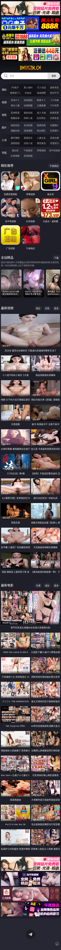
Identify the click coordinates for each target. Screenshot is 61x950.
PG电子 (15, 87)
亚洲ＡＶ (15, 100)
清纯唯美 (28, 130)
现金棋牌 (41, 92)
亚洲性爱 (15, 112)
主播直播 (41, 105)
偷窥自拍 (15, 125)
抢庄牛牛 (54, 92)
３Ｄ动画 (54, 100)
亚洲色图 (28, 125)
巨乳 (47, 308)
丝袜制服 (28, 105)
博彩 (4, 89)
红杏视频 (15, 155)
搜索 (54, 75)
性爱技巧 (54, 143)
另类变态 (54, 117)
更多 (56, 308)
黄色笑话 (41, 143)
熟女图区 (41, 130)
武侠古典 (54, 137)
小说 (4, 140)
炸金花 (28, 92)
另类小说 (28, 143)
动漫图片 (54, 125)
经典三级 (28, 117)
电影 (4, 115)
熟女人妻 (15, 105)
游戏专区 (54, 87)
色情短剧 (28, 155)
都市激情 (15, 137)
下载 (56, 257)
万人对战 (41, 87)
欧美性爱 (54, 112)
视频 (4, 102)
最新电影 (7, 585)
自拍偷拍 (28, 100)
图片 (4, 127)
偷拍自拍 (28, 112)
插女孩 (15, 150)
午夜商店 (28, 150)
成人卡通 (41, 112)
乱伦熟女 (41, 117)
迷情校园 (15, 143)
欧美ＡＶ (41, 100)
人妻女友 (41, 137)
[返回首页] (57, 944)
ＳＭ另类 (54, 105)
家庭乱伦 (28, 137)
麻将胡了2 (15, 92)
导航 (4, 152)
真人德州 (28, 87)
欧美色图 (41, 125)
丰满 (38, 585)
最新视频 (7, 308)
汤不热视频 (54, 150)
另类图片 (54, 130)
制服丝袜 (15, 117)
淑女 (47, 585)
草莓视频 (41, 150)
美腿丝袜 (15, 130)
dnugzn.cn (30, 68)
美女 (38, 308)
